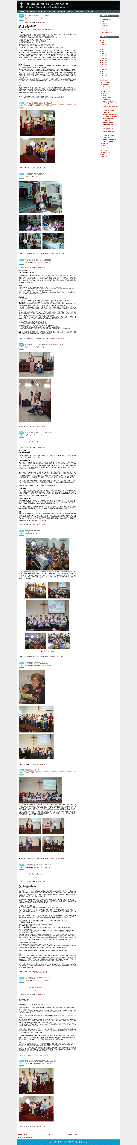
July (104, 93)
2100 (103, 40)
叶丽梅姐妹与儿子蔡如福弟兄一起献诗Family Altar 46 (45, 344)
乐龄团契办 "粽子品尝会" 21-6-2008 (38, 174)
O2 (49, 1142)
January (105, 152)
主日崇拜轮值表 (106, 32)
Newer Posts (22, 1134)
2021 (103, 51)
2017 (103, 60)
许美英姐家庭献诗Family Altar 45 (38, 663)
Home (47, 1134)
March (105, 148)
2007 (103, 154)
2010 (103, 75)
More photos (50, 651)
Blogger (61, 1142)
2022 (103, 49)
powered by (33, 877)
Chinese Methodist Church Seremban (74, 1141)
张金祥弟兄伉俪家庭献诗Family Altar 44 (40, 1061)
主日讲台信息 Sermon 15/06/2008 (38, 432)
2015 (103, 64)
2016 (103, 62)
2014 (103, 67)
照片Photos (52, 11)
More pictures (23, 854)
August (105, 91)
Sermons (36, 18)
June (104, 95)
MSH (103, 23)
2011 (103, 73)
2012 (103, 71)
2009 (103, 78)
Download (28, 22)
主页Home (21, 11)
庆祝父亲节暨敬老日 (32, 531)
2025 (103, 42)
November (106, 84)
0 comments (46, 18)
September (106, 89)
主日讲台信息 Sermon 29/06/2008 (38, 15)
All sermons (40, 22)
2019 (103, 56)
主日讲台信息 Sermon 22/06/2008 (38, 260)
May (104, 143)
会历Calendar (80, 11)
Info (103, 21)
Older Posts (72, 1134)
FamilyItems (37, 105)
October (105, 86)
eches (56, 1142)
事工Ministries (31, 11)
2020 (103, 53)
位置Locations (42, 11)
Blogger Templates (69, 1142)
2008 (103, 80)
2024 (103, 44)
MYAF (103, 25)
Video (103, 30)
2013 (103, 69)
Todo (103, 29)
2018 (103, 58)
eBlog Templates (84, 1142)
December (106, 82)
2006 (103, 156)
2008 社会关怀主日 (32, 770)
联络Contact (90, 11)
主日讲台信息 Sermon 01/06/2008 (38, 978)
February (105, 150)
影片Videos (61, 11)
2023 (103, 47)
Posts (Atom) (29, 1137)
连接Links (70, 11)
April (104, 145)
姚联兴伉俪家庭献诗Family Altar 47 (38, 103)
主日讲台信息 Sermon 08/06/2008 (38, 865)
